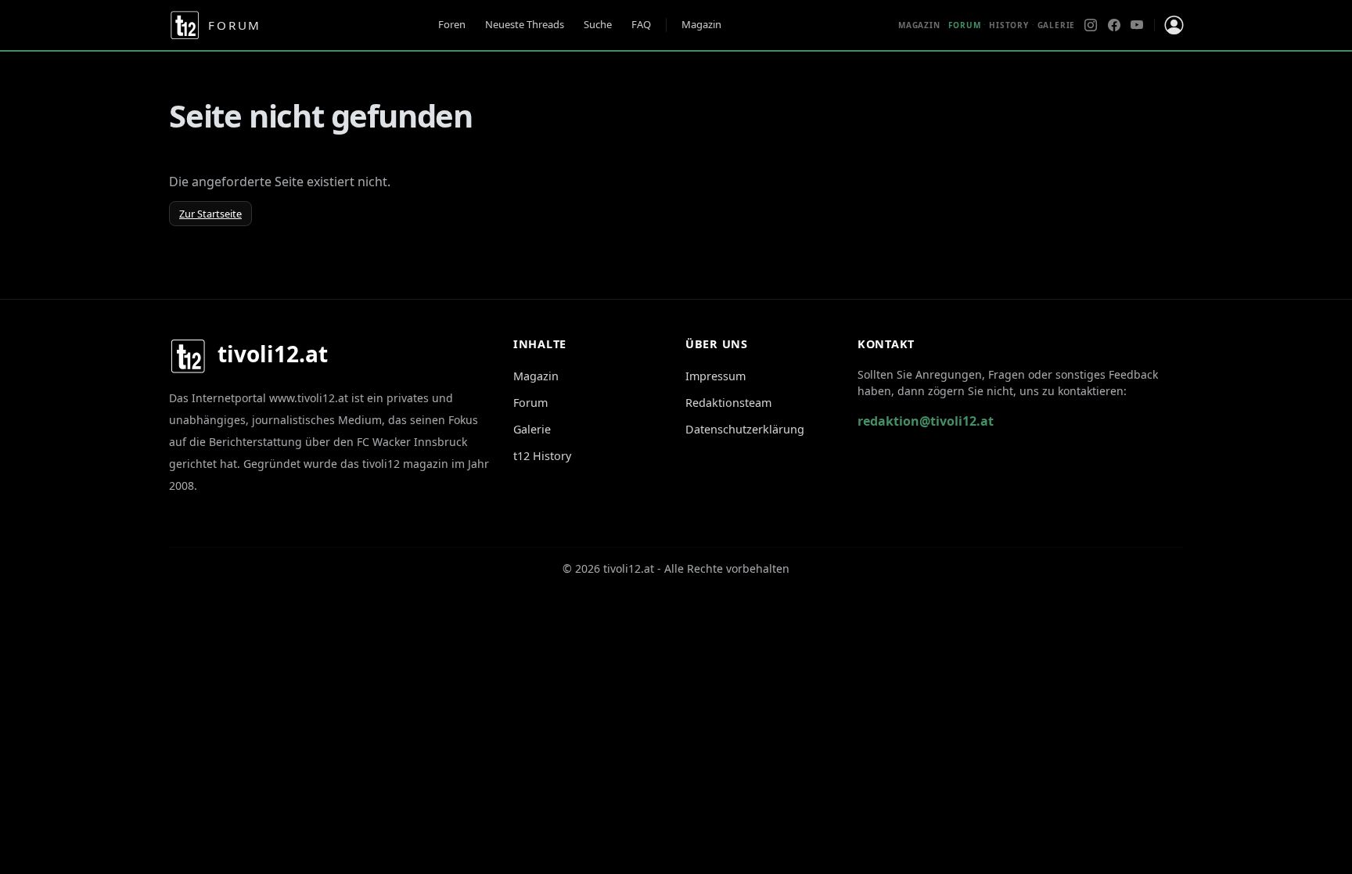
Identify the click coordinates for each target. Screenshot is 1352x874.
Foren (452, 24)
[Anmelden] (1173, 25)
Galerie (1056, 25)
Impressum (715, 376)
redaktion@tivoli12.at (926, 421)
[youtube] (1137, 25)
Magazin (701, 24)
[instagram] (1090, 25)
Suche (598, 24)
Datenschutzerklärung (744, 429)
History (1009, 25)
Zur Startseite (210, 214)
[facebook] (1114, 25)
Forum (530, 402)
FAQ (641, 24)
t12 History (542, 455)
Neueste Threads (524, 24)
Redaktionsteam (728, 402)
